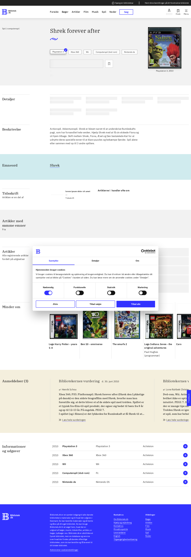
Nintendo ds (129, 52)
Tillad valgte (95, 304)
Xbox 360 (75, 52)
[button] (119, 446)
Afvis (55, 304)
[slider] (165, 49)
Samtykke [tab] (53, 261)
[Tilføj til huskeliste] (109, 64)
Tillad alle (135, 304)
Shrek (55, 165)
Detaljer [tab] (95, 261)
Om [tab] (137, 261)
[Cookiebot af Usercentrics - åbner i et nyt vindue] (143, 251)
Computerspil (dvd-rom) (106, 52)
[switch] (80, 293)
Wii (87, 52)
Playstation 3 (58, 51)
